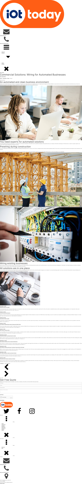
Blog (2, 448)
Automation (3, 424)
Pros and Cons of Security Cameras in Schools (7, 358)
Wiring (8, 78)
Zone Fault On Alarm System (4, 318)
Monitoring (3, 426)
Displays (3, 425)
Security (3, 429)
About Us (3, 51)
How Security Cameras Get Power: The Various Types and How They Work (12, 347)
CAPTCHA (1, 394)
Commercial (5, 78)
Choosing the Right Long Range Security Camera (8, 335)
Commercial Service (6, 66)
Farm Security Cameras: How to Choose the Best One (8, 341)
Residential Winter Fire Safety (5, 307)
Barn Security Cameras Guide (4, 330)
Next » (9, 363)
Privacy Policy (2, 483)
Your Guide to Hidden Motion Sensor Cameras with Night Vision (10, 324)
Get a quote (2, 72)
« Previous (1, 363)
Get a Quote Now (3, 76)
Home (1, 78)
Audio (3, 423)
